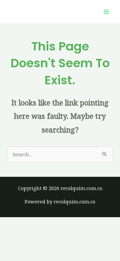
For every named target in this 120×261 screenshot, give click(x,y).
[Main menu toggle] (106, 12)
